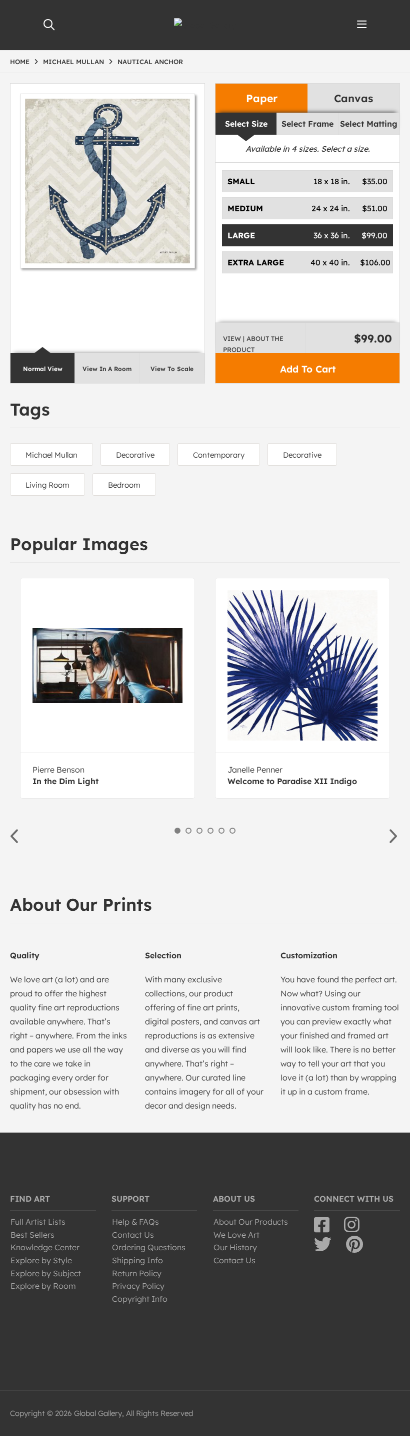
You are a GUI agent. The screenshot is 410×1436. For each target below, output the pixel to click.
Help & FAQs (135, 1222)
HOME (20, 62)
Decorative (135, 455)
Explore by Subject (45, 1273)
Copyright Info (140, 1299)
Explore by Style (41, 1260)
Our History (235, 1247)
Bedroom (124, 485)
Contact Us (133, 1235)
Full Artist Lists (38, 1222)
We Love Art (237, 1235)
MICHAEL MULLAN (73, 62)
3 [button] (199, 831)
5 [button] (221, 831)
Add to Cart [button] (308, 369)
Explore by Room (43, 1286)
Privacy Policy (138, 1286)
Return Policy (137, 1273)
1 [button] (177, 831)
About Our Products (251, 1222)
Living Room (48, 485)
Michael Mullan (52, 455)
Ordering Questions (149, 1247)
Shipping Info (137, 1260)
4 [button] (211, 831)
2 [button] (189, 831)
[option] (107, 688)
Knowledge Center (45, 1247)
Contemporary (218, 455)
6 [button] (233, 831)
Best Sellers (32, 1235)
